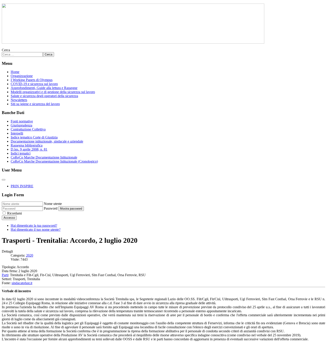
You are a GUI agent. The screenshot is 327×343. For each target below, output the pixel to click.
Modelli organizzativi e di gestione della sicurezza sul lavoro (53, 92)
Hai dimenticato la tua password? (34, 225)
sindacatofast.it (22, 283)
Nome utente (53, 204)
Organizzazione (22, 76)
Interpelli (17, 133)
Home (15, 72)
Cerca (6, 50)
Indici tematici (20, 153)
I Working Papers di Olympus (31, 80)
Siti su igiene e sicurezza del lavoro (35, 104)
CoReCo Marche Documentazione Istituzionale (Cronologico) (54, 161)
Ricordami (14, 213)
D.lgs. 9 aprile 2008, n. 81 (29, 149)
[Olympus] (133, 42)
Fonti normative (22, 121)
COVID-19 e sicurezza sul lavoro (34, 84)
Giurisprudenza (21, 125)
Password (50, 208)
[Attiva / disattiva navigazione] (3, 179)
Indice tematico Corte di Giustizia (34, 137)
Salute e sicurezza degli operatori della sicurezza (44, 96)
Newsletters (19, 100)
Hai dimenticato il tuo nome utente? (36, 229)
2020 (29, 255)
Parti (5, 275)
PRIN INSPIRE (22, 186)
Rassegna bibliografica (26, 145)
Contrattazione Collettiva (28, 129)
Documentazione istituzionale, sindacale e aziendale (47, 141)
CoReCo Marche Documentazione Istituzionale (44, 157)
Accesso (9, 217)
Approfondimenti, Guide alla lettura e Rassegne (44, 88)
